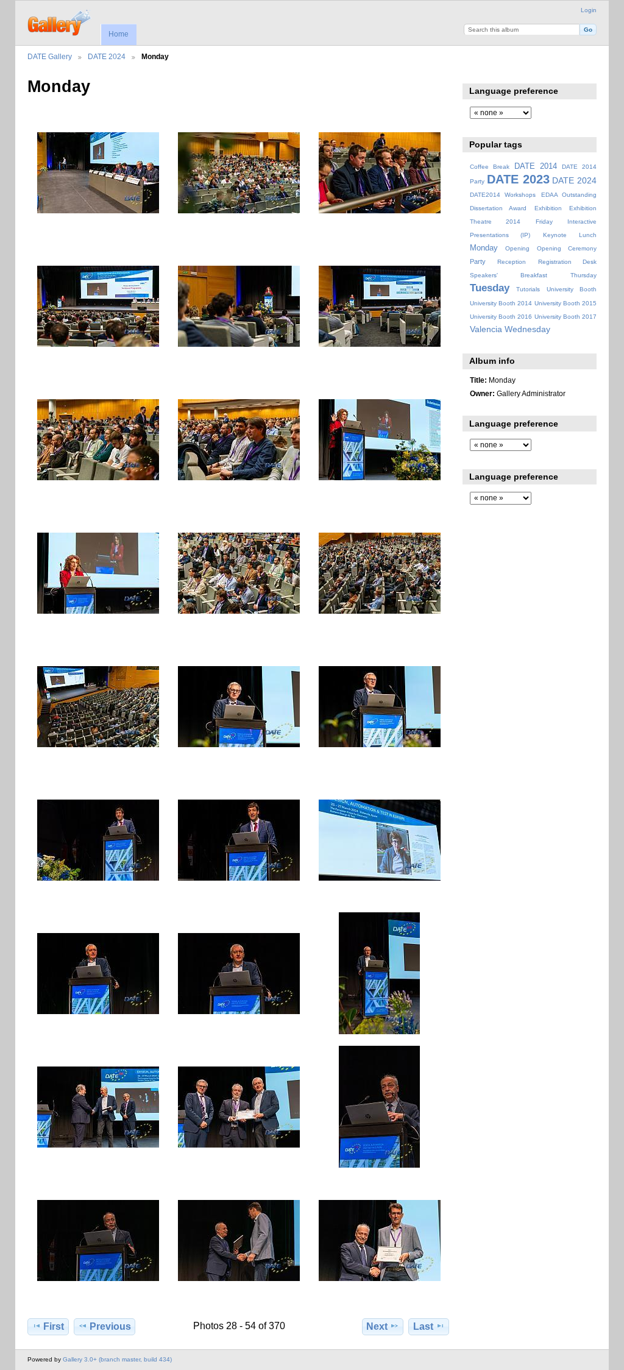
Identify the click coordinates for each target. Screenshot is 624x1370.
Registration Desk (567, 261)
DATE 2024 (107, 56)
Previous (110, 1326)
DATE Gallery (49, 56)
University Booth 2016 (501, 316)
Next (377, 1326)
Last (423, 1326)
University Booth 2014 (501, 303)
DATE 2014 (535, 166)
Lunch (588, 235)
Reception (511, 261)
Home (118, 34)
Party (478, 261)
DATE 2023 (518, 179)
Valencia (486, 329)
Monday (484, 248)
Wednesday (527, 329)
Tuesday (489, 288)
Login (589, 10)
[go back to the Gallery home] (60, 21)
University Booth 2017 (565, 316)
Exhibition (548, 208)
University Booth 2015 (565, 303)
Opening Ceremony (567, 248)
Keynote (555, 235)
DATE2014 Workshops (503, 194)
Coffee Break (489, 166)
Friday (544, 221)
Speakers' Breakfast (508, 275)
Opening (517, 248)
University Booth (572, 289)
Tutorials (528, 289)
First (53, 1326)
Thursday (583, 275)
